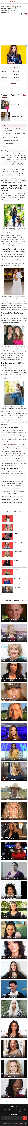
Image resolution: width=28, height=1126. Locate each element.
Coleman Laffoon (8, 453)
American (13, 83)
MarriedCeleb (14, 2)
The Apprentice (16, 499)
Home (3, 1109)
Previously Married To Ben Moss (11, 138)
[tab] (14, 126)
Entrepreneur (13, 496)
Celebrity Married (6, 499)
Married (7, 1109)
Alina (4, 621)
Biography (11, 1109)
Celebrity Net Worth (18, 502)
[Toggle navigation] (2, 1)
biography (8, 6)
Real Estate (4, 496)
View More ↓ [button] (14, 86)
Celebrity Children (6, 502)
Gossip (16, 1109)
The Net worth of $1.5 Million (10, 140)
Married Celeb (17, 491)
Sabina (4, 918)
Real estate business (8, 143)
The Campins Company (7, 444)
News (25, 1109)
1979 (18, 71)
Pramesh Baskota (6, 878)
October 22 (13, 71)
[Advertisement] (14, 30)
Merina (4, 640)
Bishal (13, 12)
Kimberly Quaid (19, 453)
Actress (21, 496)
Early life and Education (9, 146)
